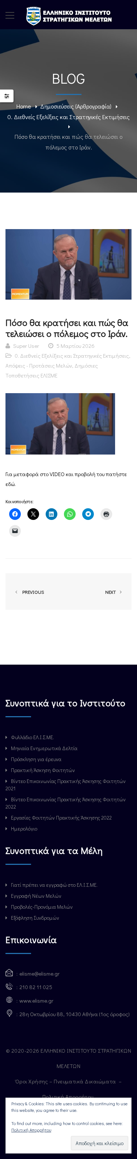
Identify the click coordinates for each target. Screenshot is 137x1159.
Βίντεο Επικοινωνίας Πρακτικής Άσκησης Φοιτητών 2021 (65, 785)
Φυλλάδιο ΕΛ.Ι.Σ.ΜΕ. (32, 737)
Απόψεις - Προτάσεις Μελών (38, 365)
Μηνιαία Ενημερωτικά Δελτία (44, 748)
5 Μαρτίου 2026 (75, 345)
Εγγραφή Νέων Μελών (36, 895)
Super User (26, 345)
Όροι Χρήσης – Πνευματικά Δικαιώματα (66, 1081)
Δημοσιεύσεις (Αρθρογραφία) (75, 106)
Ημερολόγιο (24, 828)
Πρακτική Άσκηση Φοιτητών (43, 770)
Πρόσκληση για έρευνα (36, 759)
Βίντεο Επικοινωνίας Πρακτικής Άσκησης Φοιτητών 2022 (65, 803)
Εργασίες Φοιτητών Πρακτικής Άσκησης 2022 (61, 817)
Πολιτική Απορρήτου (68, 1096)
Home (23, 106)
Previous (32, 592)
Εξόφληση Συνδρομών (35, 917)
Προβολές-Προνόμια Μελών (42, 906)
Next (111, 592)
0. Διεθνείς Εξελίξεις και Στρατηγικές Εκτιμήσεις (68, 117)
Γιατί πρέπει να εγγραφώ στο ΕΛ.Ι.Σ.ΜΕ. (54, 884)
